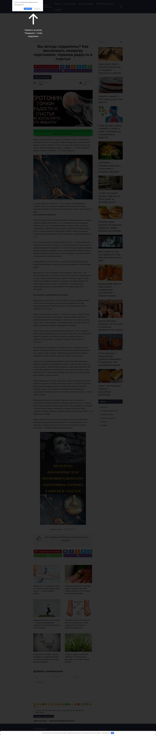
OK (112, 733)
